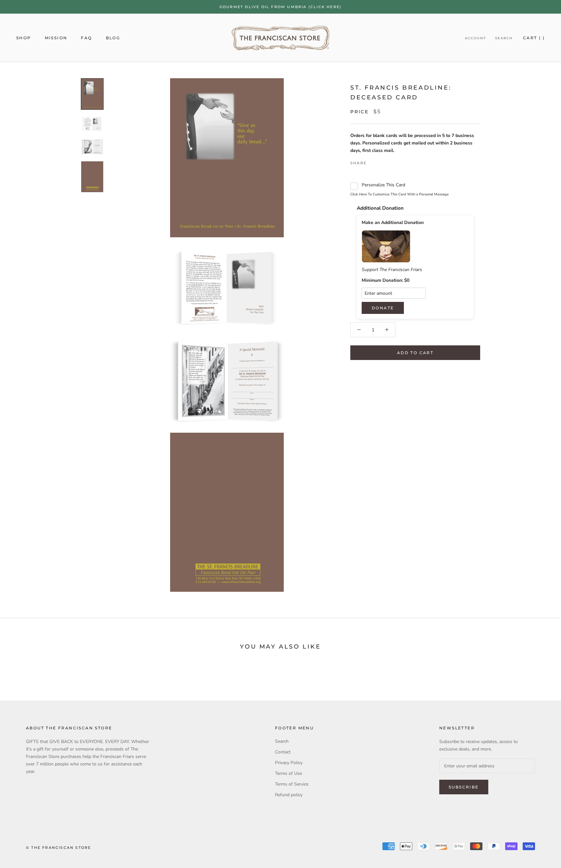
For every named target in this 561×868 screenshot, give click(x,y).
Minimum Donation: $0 (385, 280)
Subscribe (464, 787)
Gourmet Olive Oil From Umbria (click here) (280, 7)
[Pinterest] (390, 161)
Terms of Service (291, 784)
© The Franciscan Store (58, 847)
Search (504, 38)
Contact (283, 752)
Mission (56, 37)
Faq (86, 37)
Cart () (534, 37)
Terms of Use (288, 773)
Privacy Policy (289, 763)
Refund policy (289, 795)
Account (475, 38)
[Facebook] (373, 161)
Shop (23, 37)
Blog (113, 37)
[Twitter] (381, 161)
